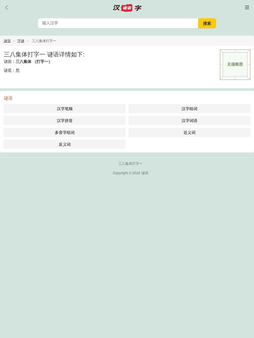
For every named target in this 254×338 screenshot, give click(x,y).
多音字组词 (65, 132)
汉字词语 (189, 120)
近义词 (189, 132)
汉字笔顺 (65, 108)
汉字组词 (189, 108)
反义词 (65, 144)
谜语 (7, 40)
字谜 (20, 40)
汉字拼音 (65, 120)
